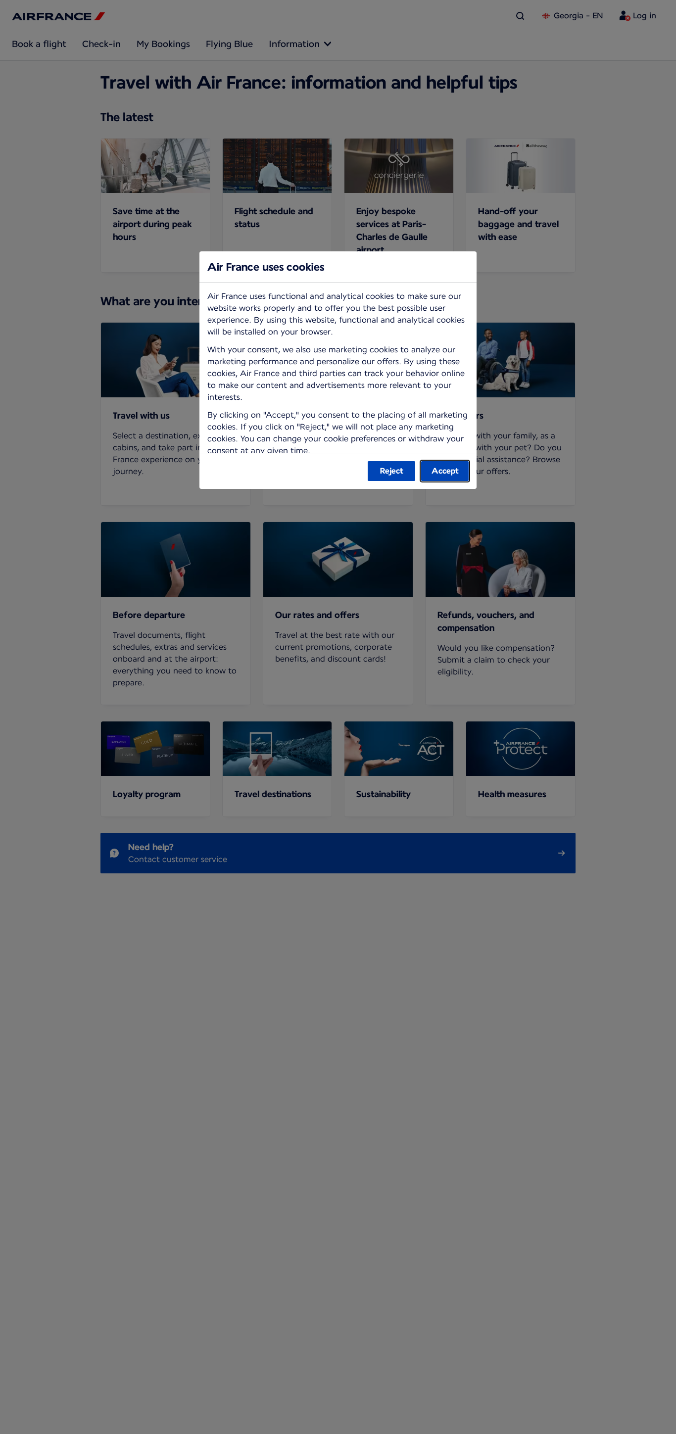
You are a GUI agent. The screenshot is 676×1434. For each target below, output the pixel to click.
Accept (445, 471)
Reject (391, 471)
